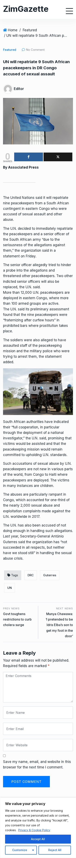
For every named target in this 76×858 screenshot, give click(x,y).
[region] (38, 828)
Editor (19, 89)
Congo (44, 209)
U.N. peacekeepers (48, 292)
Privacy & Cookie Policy (34, 830)
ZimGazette (25, 9)
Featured (30, 30)
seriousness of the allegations (27, 245)
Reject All (54, 850)
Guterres (49, 575)
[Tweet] (58, 157)
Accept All (38, 839)
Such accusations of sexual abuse (31, 464)
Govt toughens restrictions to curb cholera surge (17, 619)
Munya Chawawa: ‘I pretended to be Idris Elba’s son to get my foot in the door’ (59, 625)
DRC (31, 575)
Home (12, 30)
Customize (19, 850)
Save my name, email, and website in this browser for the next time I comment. (37, 764)
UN (9, 588)
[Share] (28, 157)
